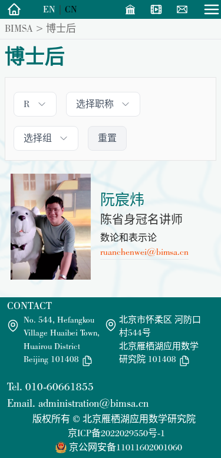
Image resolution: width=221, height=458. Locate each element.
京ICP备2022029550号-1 (116, 433)
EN (49, 9)
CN (71, 9)
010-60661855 (59, 386)
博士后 (61, 28)
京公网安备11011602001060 (125, 447)
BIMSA (19, 28)
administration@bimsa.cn (93, 403)
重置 (107, 138)
